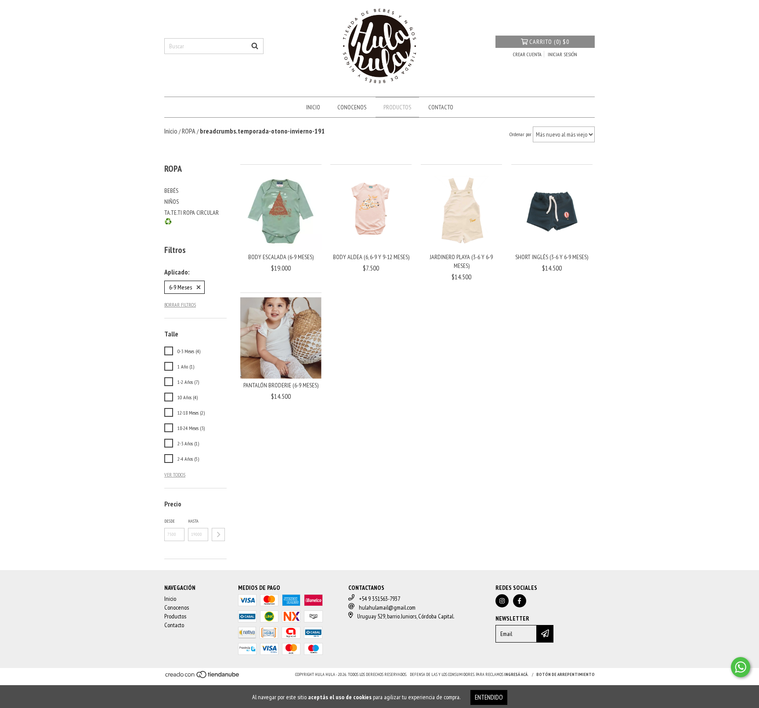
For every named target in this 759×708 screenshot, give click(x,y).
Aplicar (218, 534)
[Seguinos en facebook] (519, 600)
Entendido (489, 697)
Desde (169, 521)
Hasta (193, 521)
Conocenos (351, 107)
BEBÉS (171, 191)
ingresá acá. (516, 674)
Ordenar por (520, 134)
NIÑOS (171, 202)
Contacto (440, 107)
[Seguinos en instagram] (502, 600)
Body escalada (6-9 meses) (281, 257)
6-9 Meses (180, 287)
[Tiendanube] (202, 677)
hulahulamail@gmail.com (387, 607)
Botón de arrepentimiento (565, 674)
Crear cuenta (527, 54)
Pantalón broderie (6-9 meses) (280, 385)
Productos (397, 107)
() (549, 42)
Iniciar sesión (562, 54)
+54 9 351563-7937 (379, 599)
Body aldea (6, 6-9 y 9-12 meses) (371, 257)
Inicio (313, 107)
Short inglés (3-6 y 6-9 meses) (551, 257)
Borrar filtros (180, 304)
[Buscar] (255, 46)
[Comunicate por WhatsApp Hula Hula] (740, 667)
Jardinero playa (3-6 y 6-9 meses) (461, 261)
